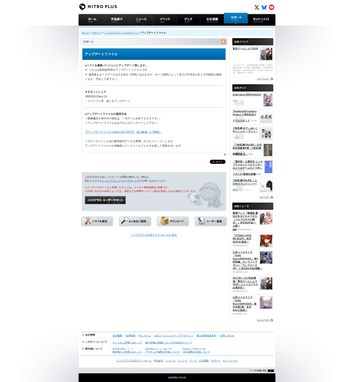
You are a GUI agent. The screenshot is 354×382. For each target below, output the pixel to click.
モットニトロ (256, 27)
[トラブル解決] (97, 224)
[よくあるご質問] (135, 224)
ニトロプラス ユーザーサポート (119, 180)
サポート (229, 27)
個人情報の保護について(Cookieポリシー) (168, 342)
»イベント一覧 (265, 78)
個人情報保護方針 (206, 335)
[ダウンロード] (173, 224)
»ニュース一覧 (265, 319)
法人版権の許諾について (196, 351)
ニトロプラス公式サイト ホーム (90, 29)
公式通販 (205, 27)
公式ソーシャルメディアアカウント (173, 335)
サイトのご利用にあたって (127, 342)
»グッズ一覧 (266, 197)
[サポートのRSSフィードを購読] (223, 41)
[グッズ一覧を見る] (252, 86)
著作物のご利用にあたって (127, 351)
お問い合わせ (227, 335)
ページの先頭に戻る (260, 375)
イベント (158, 27)
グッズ (180, 27)
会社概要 (117, 335)
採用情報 (130, 335)
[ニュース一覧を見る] (252, 204)
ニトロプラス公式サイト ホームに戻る (154, 234)
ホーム (85, 32)
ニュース (134, 27)
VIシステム (145, 335)
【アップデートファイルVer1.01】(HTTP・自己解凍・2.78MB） (123, 131)
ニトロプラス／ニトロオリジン (121, 32)
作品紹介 (109, 27)
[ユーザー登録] (210, 224)
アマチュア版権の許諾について (162, 351)
